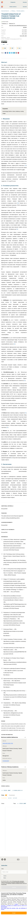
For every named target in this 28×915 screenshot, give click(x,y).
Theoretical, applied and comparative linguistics (21, 10)
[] (25, 165)
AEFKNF (25, 27)
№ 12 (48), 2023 (23, 35)
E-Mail (2, 868)
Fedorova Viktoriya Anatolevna (9, 767)
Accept (13, 913)
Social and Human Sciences (5, 10)
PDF (12, 48)
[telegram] (12, 53)
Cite (19, 48)
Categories (13, 2)
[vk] (7, 53)
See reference (6, 635)
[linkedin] (14, 53)
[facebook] (5, 53)
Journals (25, 2)
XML (5, 48)
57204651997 (6, 760)
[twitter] (9, 53)
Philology (13, 10)
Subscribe (14, 887)
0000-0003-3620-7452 (8, 743)
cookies (16, 904)
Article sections (13, 6)
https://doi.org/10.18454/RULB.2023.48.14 (18, 25)
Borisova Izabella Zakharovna (9, 737)
